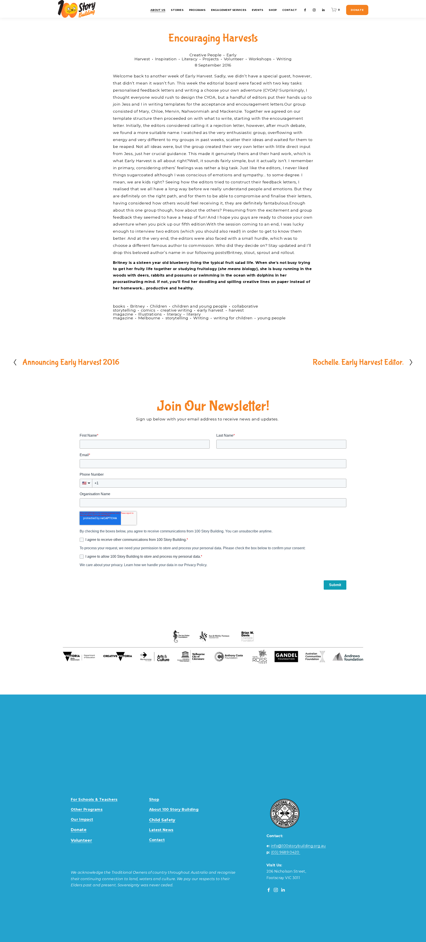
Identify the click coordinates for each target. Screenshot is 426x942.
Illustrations (150, 314)
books (119, 306)
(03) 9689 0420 (285, 852)
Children (158, 306)
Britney (137, 306)
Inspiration (166, 59)
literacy (174, 314)
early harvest (210, 310)
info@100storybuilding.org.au (298, 846)
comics (148, 310)
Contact (289, 10)
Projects (211, 59)
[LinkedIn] (323, 10)
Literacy (189, 59)
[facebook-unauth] (305, 10)
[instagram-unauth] (314, 10)
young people (272, 318)
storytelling (177, 318)
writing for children (233, 318)
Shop (273, 10)
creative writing (176, 310)
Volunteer (234, 59)
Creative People (205, 55)
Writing (284, 59)
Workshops (260, 59)
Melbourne (149, 318)
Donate (357, 10)
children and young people (199, 306)
